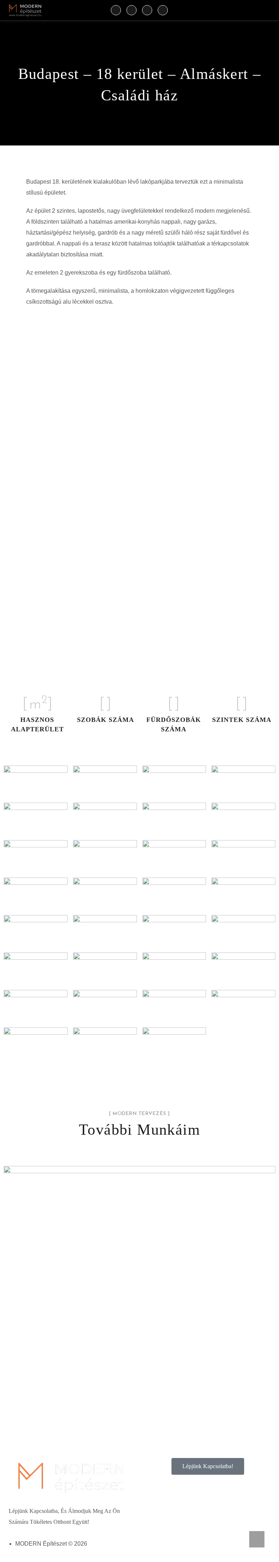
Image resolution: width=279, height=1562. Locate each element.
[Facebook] (116, 10)
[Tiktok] (147, 10)
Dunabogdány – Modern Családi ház (139, 1293)
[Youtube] (163, 10)
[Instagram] (131, 10)
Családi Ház (140, 1311)
